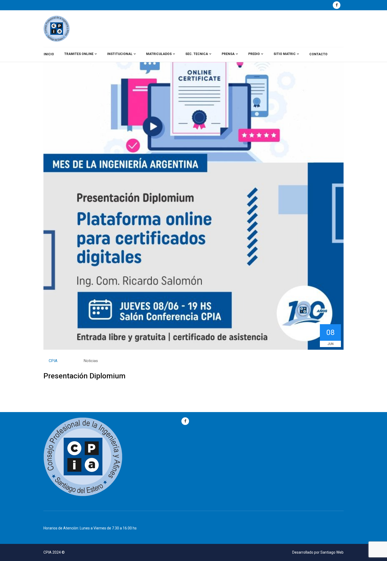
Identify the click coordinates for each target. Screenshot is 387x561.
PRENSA (228, 54)
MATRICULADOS (159, 54)
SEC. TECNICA (196, 54)
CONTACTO (318, 54)
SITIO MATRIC (285, 54)
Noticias (91, 360)
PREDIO (254, 54)
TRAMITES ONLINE (78, 54)
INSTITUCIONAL (119, 54)
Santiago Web (332, 552)
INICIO (49, 54)
